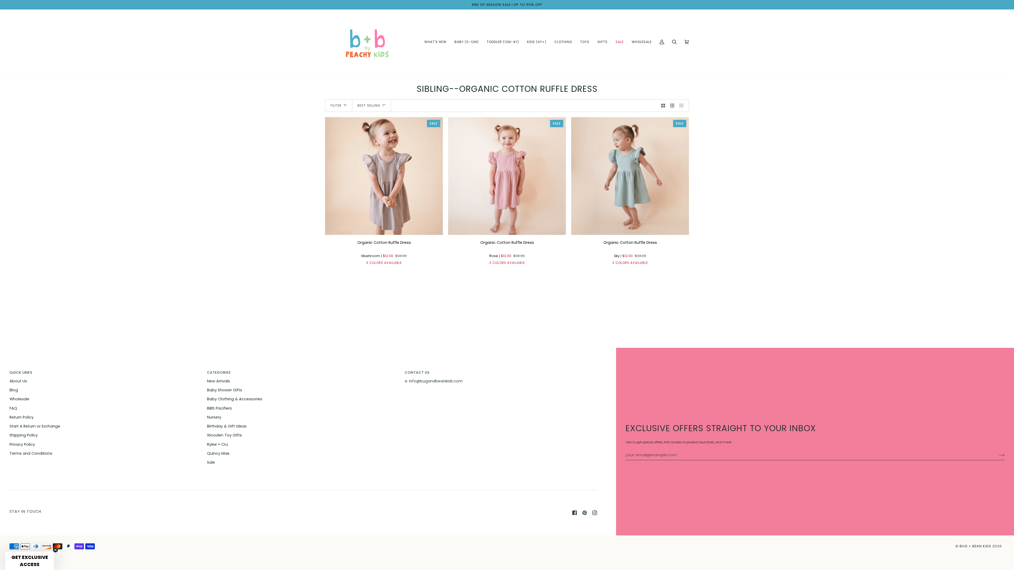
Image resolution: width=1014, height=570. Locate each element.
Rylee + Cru (217, 444)
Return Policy (22, 417)
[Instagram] (594, 512)
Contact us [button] (417, 372)
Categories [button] (219, 372)
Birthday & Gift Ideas (227, 426)
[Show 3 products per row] (672, 105)
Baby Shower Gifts (224, 390)
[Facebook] (574, 512)
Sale (211, 462)
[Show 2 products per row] (663, 105)
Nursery (214, 417)
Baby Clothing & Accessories (234, 399)
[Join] (997, 455)
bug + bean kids (975, 546)
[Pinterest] (584, 512)
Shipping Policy (24, 435)
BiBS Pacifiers (219, 408)
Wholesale (19, 399)
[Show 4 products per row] (683, 105)
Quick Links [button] (21, 372)
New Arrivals (218, 381)
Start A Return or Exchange (35, 426)
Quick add (384, 228)
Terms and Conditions (31, 453)
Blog (14, 390)
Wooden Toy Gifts (224, 435)
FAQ (13, 408)
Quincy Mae (218, 453)
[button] (466, 42)
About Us (18, 381)
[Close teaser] (55, 550)
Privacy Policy (22, 444)
